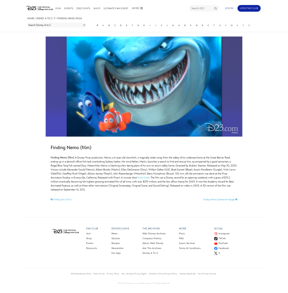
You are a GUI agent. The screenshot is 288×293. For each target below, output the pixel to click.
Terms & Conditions (190, 248)
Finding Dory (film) (62, 199)
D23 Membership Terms (81, 273)
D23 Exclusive (120, 228)
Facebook (223, 248)
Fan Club (92, 228)
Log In (229, 8)
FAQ (181, 238)
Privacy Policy (113, 273)
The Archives (151, 228)
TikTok (222, 238)
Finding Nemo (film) (70, 18)
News (115, 233)
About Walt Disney (152, 243)
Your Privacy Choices (207, 273)
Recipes (116, 243)
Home (30, 18)
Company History (152, 238)
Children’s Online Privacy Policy (163, 273)
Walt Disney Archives (154, 233)
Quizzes (116, 238)
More (182, 228)
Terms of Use (99, 273)
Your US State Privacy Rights (134, 273)
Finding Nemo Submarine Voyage (219, 199)
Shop (97, 8)
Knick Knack (143, 177)
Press (182, 233)
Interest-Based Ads (187, 273)
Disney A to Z (44, 18)
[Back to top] (281, 283)
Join (58, 8)
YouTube (223, 243)
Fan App (116, 253)
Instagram (224, 233)
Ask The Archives (151, 248)
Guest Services (187, 243)
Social (218, 228)
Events (68, 8)
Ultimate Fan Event (116, 8)
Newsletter (118, 248)
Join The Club (249, 8)
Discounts (83, 8)
